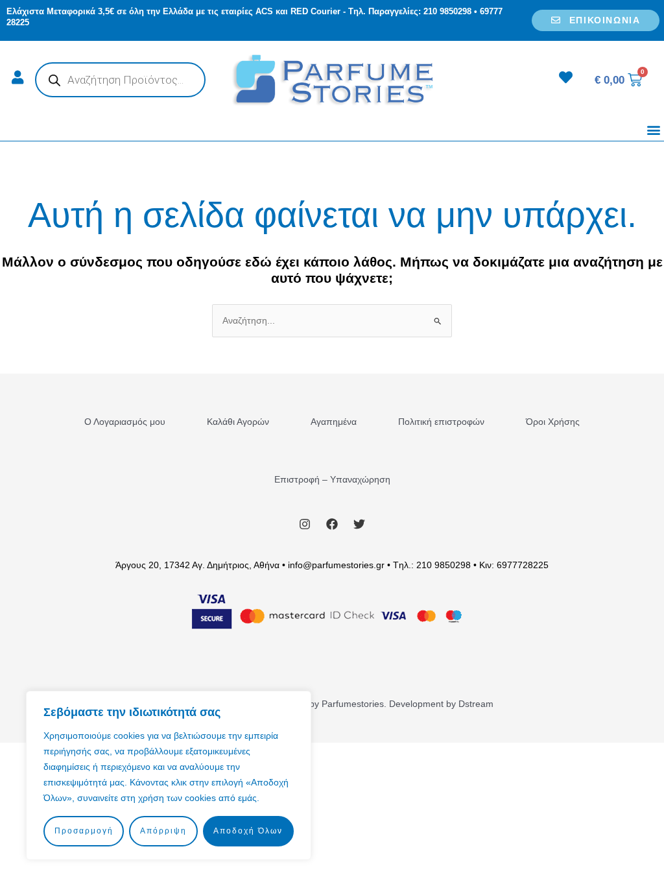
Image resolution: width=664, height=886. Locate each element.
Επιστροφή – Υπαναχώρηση (332, 479)
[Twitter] (359, 524)
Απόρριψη (163, 830)
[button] (653, 130)
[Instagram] (305, 524)
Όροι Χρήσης (553, 421)
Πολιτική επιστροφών (441, 421)
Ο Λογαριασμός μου (124, 421)
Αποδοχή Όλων (248, 830)
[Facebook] (332, 524)
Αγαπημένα (334, 421)
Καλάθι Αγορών (238, 421)
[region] (168, 775)
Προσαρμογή (83, 830)
